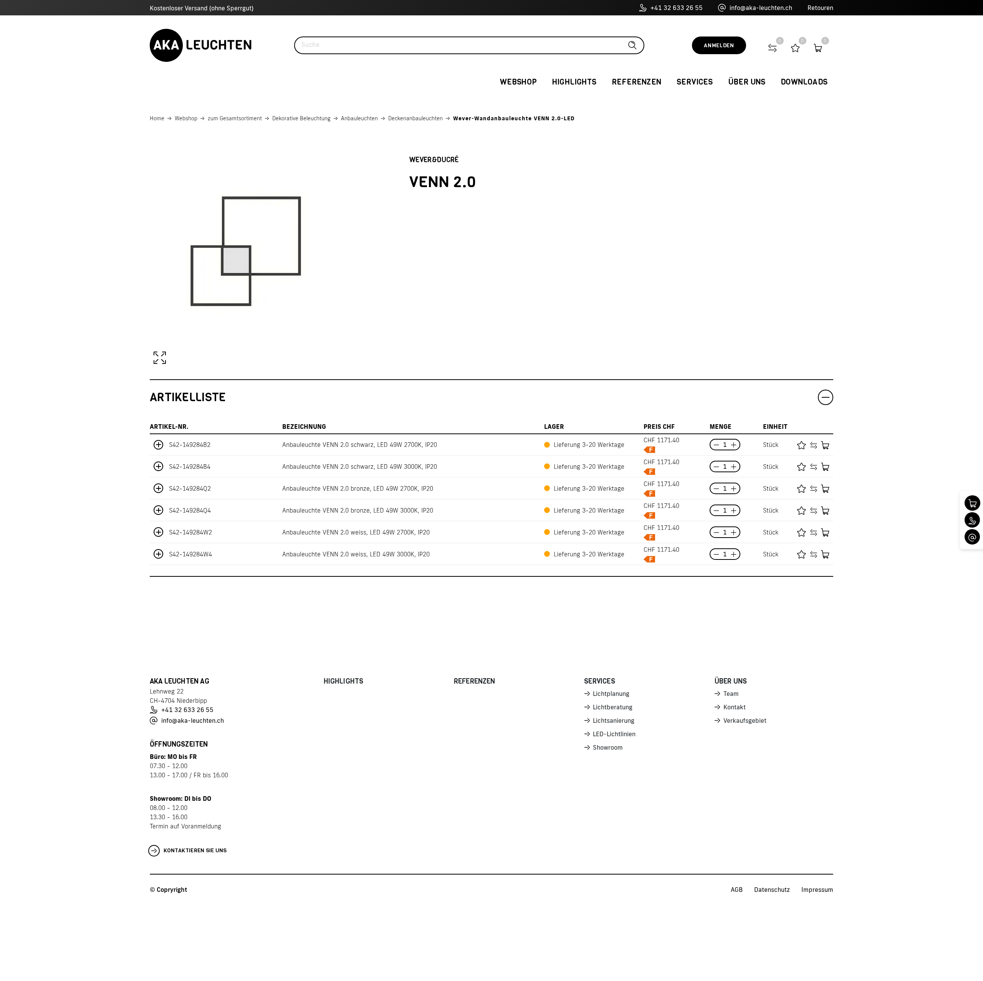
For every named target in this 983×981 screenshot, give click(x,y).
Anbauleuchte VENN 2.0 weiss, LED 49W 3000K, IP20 (356, 554)
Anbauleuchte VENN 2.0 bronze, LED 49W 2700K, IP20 (357, 488)
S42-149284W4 (190, 554)
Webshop (186, 118)
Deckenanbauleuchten (415, 118)
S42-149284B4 (189, 466)
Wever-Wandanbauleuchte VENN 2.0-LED (514, 118)
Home (157, 118)
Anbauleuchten (359, 118)
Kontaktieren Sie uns (195, 850)
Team (731, 693)
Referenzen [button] (636, 82)
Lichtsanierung (613, 720)
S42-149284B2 (189, 444)
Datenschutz (772, 889)
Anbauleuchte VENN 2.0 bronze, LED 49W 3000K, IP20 (357, 510)
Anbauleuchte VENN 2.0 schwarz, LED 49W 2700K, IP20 (359, 444)
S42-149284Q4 (190, 510)
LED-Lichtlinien (614, 734)
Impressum (817, 889)
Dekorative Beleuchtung (301, 118)
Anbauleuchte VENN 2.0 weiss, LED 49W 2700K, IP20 (356, 532)
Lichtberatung (612, 707)
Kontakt (734, 707)
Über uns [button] (747, 82)
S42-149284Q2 (190, 488)
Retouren (820, 8)
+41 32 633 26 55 (676, 8)
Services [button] (695, 82)
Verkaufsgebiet (744, 720)
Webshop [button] (518, 82)
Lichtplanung (611, 693)
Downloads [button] (804, 82)
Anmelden (719, 45)
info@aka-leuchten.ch (761, 8)
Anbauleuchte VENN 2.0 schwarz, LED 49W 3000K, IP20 (359, 466)
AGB (737, 889)
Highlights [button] (574, 82)
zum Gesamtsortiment (235, 118)
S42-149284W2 (190, 532)
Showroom (608, 747)
